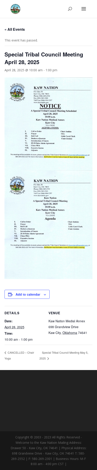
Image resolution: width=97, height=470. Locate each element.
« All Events (15, 29)
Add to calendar (28, 294)
